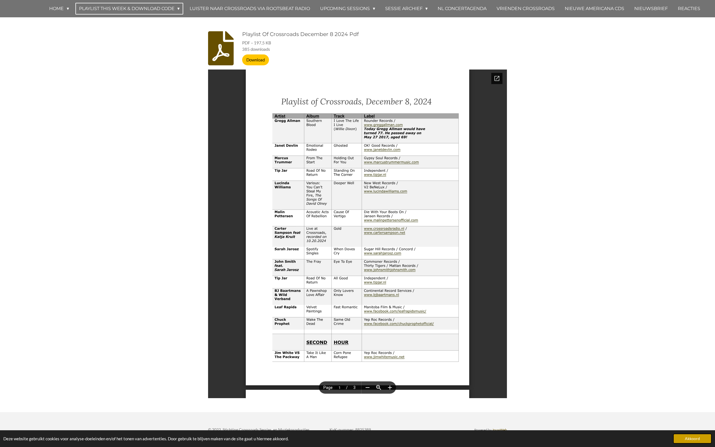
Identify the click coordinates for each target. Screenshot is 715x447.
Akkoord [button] (692, 438)
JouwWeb (499, 430)
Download (255, 59)
